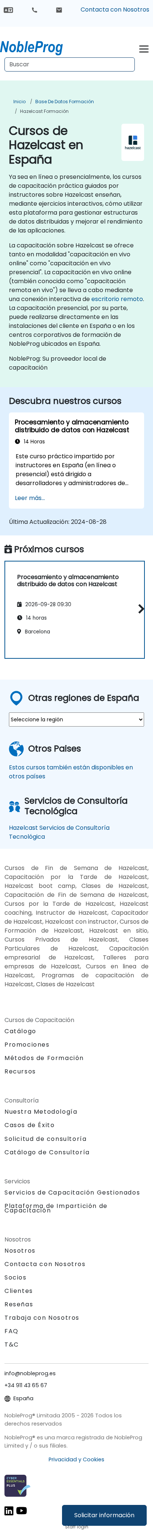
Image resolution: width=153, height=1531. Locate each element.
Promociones (27, 1044)
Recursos (20, 1071)
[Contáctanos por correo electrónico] (59, 9)
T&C (11, 1344)
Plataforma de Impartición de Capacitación (56, 1208)
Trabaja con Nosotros (41, 1317)
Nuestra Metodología (40, 1111)
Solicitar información (104, 1515)
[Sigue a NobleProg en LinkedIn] (8, 1510)
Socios (15, 1277)
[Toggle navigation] (144, 48)
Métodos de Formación (44, 1058)
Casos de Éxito (29, 1125)
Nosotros (20, 1250)
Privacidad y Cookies (76, 1459)
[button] (139, 608)
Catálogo (20, 1031)
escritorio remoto (117, 299)
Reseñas (18, 1304)
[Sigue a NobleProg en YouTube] (21, 1510)
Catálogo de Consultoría (47, 1152)
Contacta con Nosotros (115, 9)
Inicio (19, 101)
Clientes (18, 1291)
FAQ (11, 1331)
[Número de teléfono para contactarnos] (34, 9)
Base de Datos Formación (64, 101)
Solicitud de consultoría (45, 1139)
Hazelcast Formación (44, 111)
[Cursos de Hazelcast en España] (38, 46)
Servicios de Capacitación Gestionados (72, 1192)
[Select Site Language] (8, 9)
